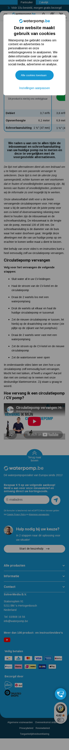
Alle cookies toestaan (34, 75)
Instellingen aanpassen (34, 88)
